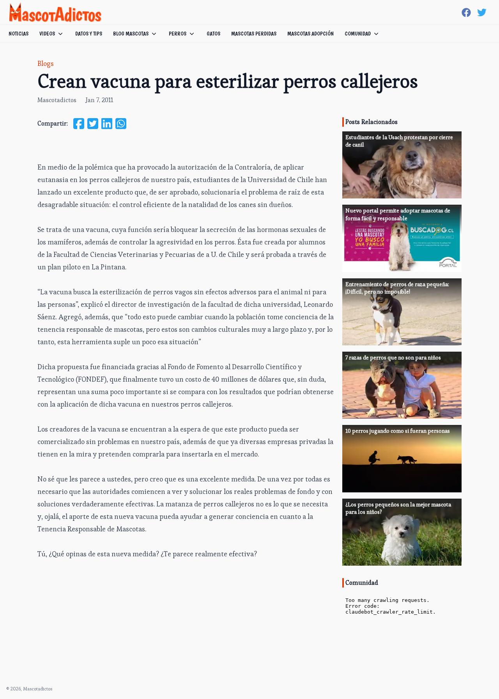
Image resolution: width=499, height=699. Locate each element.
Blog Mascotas (131, 33)
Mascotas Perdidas (253, 33)
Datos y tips (88, 33)
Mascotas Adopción (310, 33)
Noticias (18, 33)
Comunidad (358, 33)
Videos (47, 33)
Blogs (45, 63)
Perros (177, 33)
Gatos (213, 33)
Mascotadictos (56, 100)
